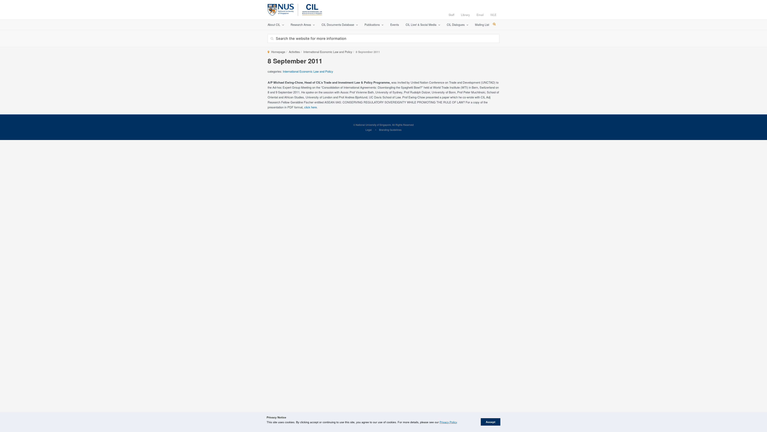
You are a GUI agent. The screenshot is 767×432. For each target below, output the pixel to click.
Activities (294, 52)
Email (480, 15)
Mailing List (482, 25)
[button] (282, 25)
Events (394, 25)
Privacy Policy (448, 422)
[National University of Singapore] (281, 9)
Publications (372, 25)
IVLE (493, 15)
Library (465, 15)
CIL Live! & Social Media (421, 25)
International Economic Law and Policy (327, 52)
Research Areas (301, 25)
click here (310, 107)
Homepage (278, 52)
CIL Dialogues (456, 25)
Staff (451, 15)
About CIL (274, 25)
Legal (369, 129)
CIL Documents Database (338, 25)
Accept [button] (490, 422)
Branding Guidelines (390, 129)
